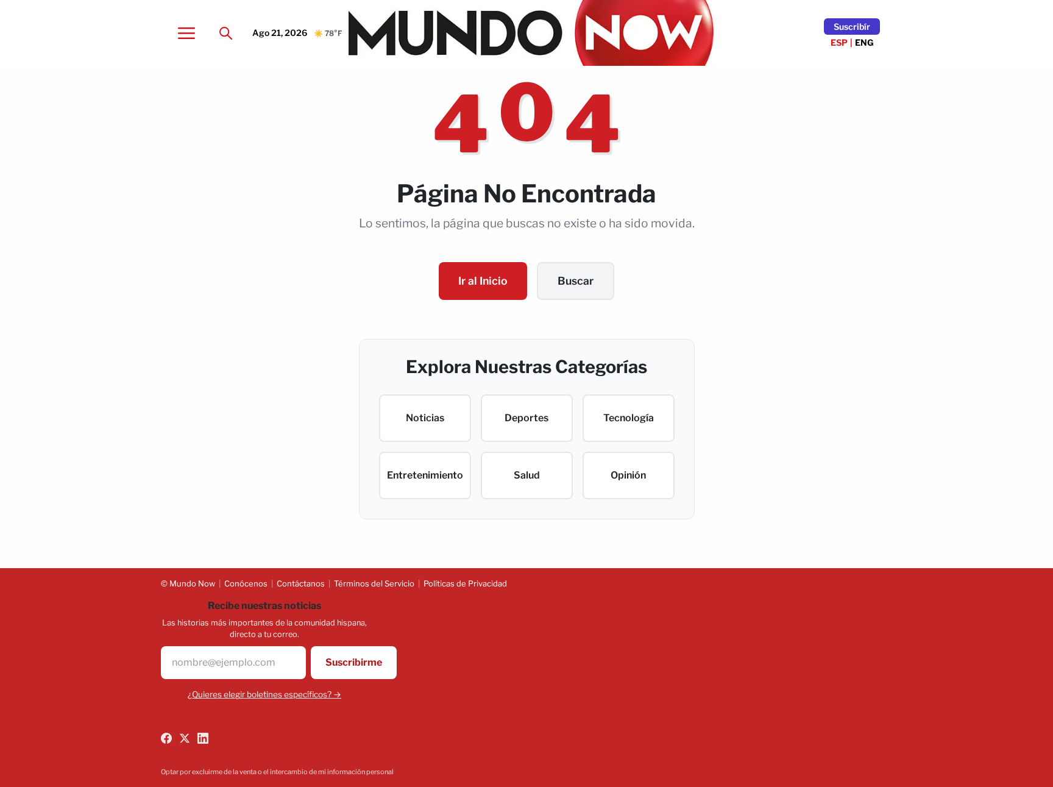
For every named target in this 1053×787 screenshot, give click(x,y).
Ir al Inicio (483, 280)
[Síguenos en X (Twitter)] (184, 738)
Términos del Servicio (374, 583)
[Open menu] (186, 33)
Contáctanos (301, 583)
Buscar (576, 280)
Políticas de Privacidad (465, 583)
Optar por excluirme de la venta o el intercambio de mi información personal (277, 771)
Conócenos (246, 583)
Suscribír (852, 26)
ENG (864, 42)
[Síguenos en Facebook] (166, 738)
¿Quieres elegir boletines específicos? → (264, 694)
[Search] (225, 33)
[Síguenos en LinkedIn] (202, 738)
